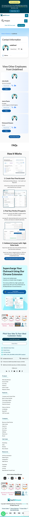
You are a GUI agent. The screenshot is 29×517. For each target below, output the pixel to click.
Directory (8, 33)
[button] (14, 2)
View (6, 89)
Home (3, 33)
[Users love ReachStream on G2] (5, 321)
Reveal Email (13, 49)
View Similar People (14, 136)
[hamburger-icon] (26, 15)
